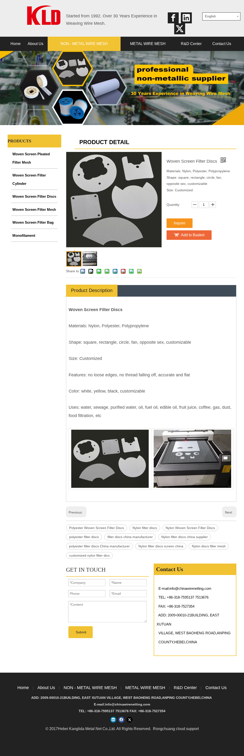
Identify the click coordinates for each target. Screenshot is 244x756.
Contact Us (216, 687)
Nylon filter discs (144, 528)
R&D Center (185, 687)
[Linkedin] (186, 17)
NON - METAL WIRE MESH (90, 687)
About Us (46, 687)
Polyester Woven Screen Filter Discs (96, 528)
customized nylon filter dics (89, 555)
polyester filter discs (84, 537)
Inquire (179, 223)
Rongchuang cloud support (176, 729)
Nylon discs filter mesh (209, 546)
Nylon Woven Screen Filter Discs (190, 528)
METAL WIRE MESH (145, 687)
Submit (81, 632)
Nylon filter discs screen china (160, 546)
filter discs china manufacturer (130, 537)
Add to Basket (192, 235)
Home (23, 687)
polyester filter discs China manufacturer (99, 546)
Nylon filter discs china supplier (184, 537)
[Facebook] (173, 17)
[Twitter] (179, 28)
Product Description (91, 290)
